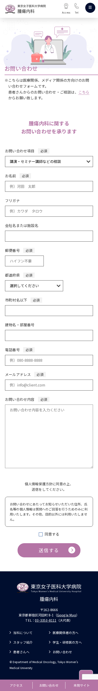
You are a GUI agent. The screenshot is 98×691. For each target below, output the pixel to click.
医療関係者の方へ (66, 632)
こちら (84, 92)
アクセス (16, 685)
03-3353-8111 (45, 620)
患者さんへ (21, 652)
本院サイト (82, 685)
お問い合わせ (49, 685)
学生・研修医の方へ (67, 642)
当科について (23, 632)
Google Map (66, 615)
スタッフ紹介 (23, 642)
